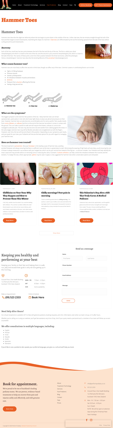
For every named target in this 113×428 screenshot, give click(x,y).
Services (42, 5)
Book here (32, 297)
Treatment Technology (31, 5)
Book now (6, 408)
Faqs (70, 5)
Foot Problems (51, 5)
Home (14, 5)
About (20, 5)
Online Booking (85, 4)
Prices (59, 403)
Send (68, 301)
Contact (65, 5)
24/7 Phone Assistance (103, 4)
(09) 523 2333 (5, 297)
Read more (9, 220)
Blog (59, 5)
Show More (56, 233)
